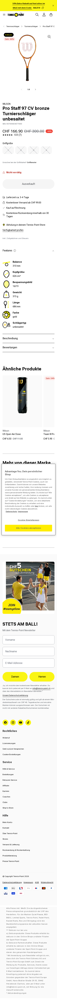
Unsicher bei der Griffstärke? (19, 162)
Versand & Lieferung (11, 844)
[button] (4, 14)
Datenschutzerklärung (12, 882)
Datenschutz (11, 511)
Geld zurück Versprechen (13, 749)
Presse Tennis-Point (11, 861)
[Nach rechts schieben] (35, 89)
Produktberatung (10, 856)
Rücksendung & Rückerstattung (16, 850)
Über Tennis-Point (10, 833)
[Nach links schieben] (21, 89)
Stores (5, 839)
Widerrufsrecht (47, 882)
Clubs (5, 802)
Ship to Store (8, 808)
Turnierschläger (31, 26)
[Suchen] (37, 14)
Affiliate (6, 785)
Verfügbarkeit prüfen (13, 230)
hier (36, 506)
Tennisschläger (12, 26)
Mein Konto (7, 822)
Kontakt (6, 828)
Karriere (6, 791)
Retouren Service (10, 780)
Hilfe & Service (9, 769)
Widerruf (6, 738)
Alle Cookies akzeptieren (28, 528)
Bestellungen (8, 774)
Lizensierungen (9, 743)
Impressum (28, 882)
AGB (37, 882)
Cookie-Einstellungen (12, 754)
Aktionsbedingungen (17, 993)
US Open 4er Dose (12, 434)
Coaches (6, 797)
